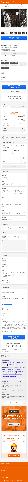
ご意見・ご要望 (4, 477)
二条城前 (6, 385)
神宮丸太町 (20, 390)
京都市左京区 (11, 364)
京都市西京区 (13, 376)
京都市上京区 (11, 369)
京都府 (16, 364)
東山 (23, 385)
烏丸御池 (10, 385)
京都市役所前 (15, 385)
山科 (8, 386)
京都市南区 (5, 374)
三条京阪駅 (4, 362)
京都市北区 (4, 369)
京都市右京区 (12, 374)
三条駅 (9, 362)
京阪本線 (5, 364)
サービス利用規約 (5, 467)
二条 (3, 385)
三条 (17, 390)
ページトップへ (15, 402)
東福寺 (3, 390)
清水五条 (9, 390)
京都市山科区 (6, 376)
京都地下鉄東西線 (20, 362)
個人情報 (3, 470)
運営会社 (3, 474)
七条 (6, 390)
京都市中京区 (6, 371)
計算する (14, 166)
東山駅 (14, 362)
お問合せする (14, 38)
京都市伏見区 (19, 374)
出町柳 (3, 392)
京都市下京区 (20, 371)
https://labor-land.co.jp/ (7, 304)
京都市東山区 (13, 371)
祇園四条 (13, 390)
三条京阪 (20, 385)
